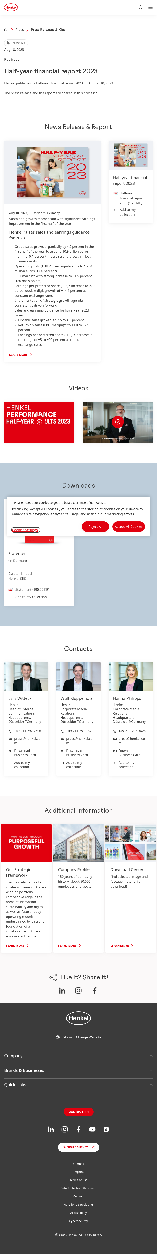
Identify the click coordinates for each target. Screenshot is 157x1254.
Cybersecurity (78, 1221)
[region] (78, 516)
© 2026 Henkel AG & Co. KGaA (78, 1235)
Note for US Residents (79, 1204)
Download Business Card (25, 752)
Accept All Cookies (129, 526)
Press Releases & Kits (48, 29)
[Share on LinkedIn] (62, 990)
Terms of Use (78, 1180)
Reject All (95, 526)
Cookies (78, 1196)
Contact (75, 1112)
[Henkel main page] (11, 7)
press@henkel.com (27, 740)
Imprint (78, 1172)
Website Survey (75, 1147)
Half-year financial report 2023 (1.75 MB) (132, 198)
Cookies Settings (25, 530)
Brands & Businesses (24, 1070)
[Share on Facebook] (95, 990)
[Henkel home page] (6, 30)
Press (19, 29)
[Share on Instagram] (78, 990)
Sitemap (78, 1164)
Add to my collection (128, 212)
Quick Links (15, 1085)
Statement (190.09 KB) (32, 589)
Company (13, 1056)
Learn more (18, 355)
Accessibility (78, 1213)
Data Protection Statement (78, 1188)
